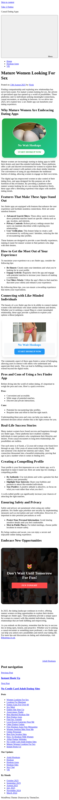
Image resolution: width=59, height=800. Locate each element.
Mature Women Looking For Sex (21, 744)
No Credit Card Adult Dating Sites (21, 742)
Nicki (31, 85)
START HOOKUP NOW (29, 152)
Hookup (10, 760)
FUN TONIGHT (29, 585)
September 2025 (14, 783)
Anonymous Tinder (15, 712)
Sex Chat (11, 767)
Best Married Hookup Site (18, 714)
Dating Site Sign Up (15, 709)
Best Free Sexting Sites (17, 734)
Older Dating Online (15, 724)
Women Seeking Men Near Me (20, 729)
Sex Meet (11, 707)
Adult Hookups (49, 661)
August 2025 (12, 785)
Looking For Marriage (16, 702)
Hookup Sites (12, 765)
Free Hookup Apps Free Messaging (22, 727)
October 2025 (13, 780)
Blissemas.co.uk (8, 638)
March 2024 (12, 793)
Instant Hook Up (14, 747)
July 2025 (11, 788)
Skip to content (7, 2)
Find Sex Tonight (14, 719)
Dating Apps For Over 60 (18, 705)
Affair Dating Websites (16, 739)
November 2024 (14, 790)
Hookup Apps (13, 64)
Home (9, 61)
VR (8, 66)
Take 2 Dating (7, 7)
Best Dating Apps (14, 717)
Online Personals (14, 732)
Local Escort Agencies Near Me (20, 722)
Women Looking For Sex (18, 700)
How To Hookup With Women (20, 737)
